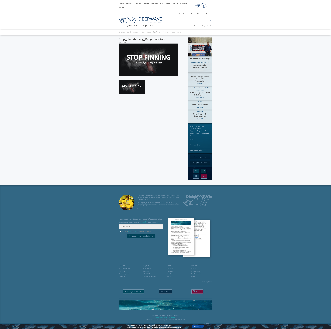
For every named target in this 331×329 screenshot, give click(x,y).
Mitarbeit (193, 268)
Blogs (161, 3)
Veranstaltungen (199, 62)
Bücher (193, 13)
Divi (211, 323)
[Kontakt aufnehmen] (203, 171)
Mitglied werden (200, 162)
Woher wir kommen (124, 268)
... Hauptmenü (206, 282)
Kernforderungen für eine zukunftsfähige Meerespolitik (200, 79)
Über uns (121, 3)
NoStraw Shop (184, 3)
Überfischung (157, 32)
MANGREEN (146, 274)
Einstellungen (162, 327)
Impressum (172, 317)
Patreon (167, 291)
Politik (129, 32)
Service (167, 3)
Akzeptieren (197, 326)
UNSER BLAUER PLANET (150, 276)
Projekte (146, 3)
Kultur (173, 32)
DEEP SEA (146, 271)
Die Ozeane (154, 3)
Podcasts (209, 13)
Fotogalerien (200, 13)
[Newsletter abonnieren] (196, 171)
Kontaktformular (196, 274)
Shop (203, 26)
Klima (143, 32)
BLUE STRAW (147, 268)
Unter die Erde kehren (200, 104)
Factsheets (186, 13)
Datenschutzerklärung (133, 231)
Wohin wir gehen (124, 274)
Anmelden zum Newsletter (140, 236)
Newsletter (178, 13)
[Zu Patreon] (196, 176)
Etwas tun (175, 3)
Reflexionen (138, 3)
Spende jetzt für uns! (133, 291)
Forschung (166, 32)
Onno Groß (122, 276)
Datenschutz (177, 327)
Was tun (179, 32)
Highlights (129, 3)
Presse (193, 276)
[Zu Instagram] (204, 176)
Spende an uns (200, 157)
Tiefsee (149, 32)
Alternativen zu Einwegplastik (198, 87)
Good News (122, 32)
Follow (199, 291)
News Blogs (170, 274)
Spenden (121, 7)
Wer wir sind (122, 271)
